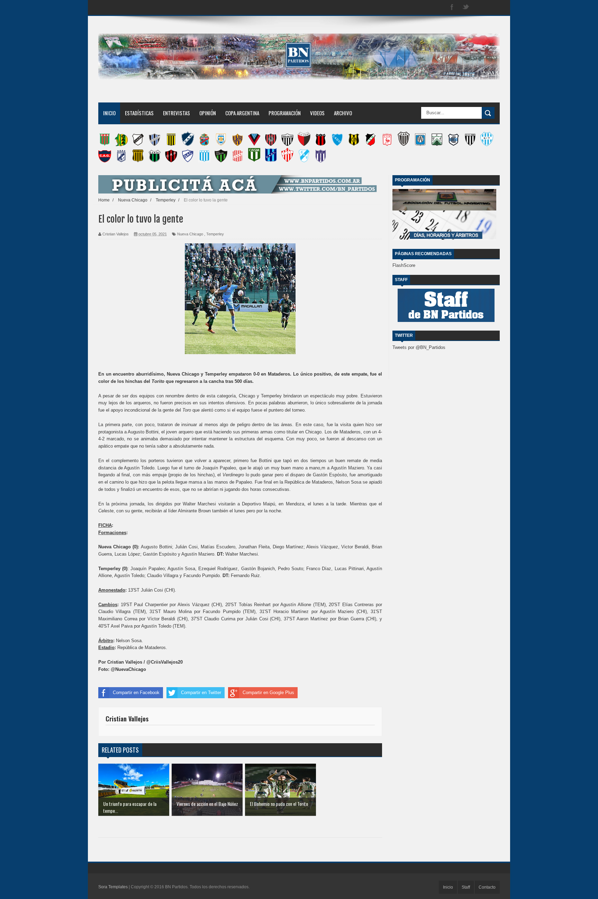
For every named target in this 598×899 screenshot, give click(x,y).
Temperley (215, 234)
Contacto (487, 887)
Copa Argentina (242, 113)
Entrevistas (176, 113)
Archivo (343, 113)
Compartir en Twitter (201, 692)
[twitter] (466, 7)
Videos (317, 113)
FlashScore (403, 265)
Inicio (109, 113)
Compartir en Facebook (136, 692)
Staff (466, 887)
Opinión (207, 113)
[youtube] (493, 7)
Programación (285, 113)
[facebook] (452, 7)
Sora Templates (113, 886)
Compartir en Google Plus (268, 692)
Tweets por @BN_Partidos (418, 347)
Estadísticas (139, 113)
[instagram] (480, 7)
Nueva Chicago (190, 234)
